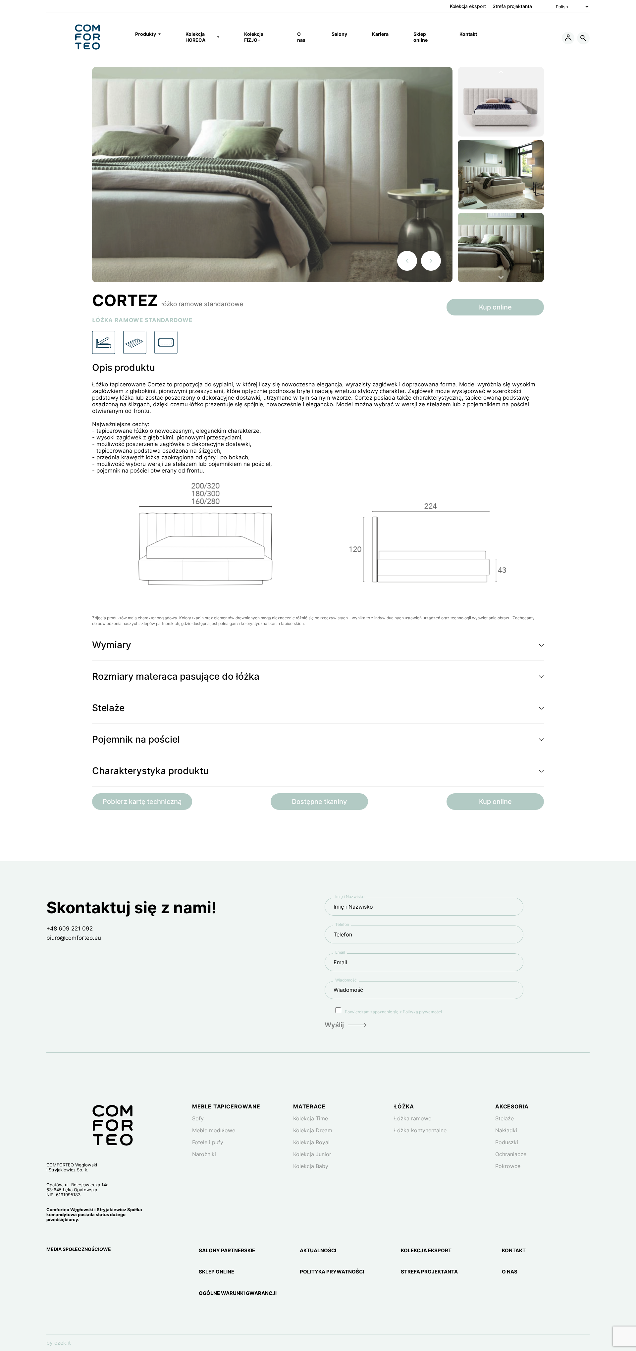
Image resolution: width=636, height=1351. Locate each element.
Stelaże (504, 1118)
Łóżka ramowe (412, 1118)
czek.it (62, 1342)
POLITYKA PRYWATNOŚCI (332, 1272)
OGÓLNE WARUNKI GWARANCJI (238, 1293)
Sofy (198, 1118)
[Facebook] (67, 1266)
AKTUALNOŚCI (318, 1251)
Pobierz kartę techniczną (142, 802)
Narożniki (204, 1154)
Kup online (495, 307)
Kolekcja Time (310, 1118)
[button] (318, 644)
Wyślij (334, 1025)
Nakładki (506, 1130)
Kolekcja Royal (311, 1142)
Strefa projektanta (512, 6)
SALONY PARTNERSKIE (227, 1251)
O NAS (509, 1272)
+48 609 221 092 (69, 928)
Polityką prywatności (422, 1011)
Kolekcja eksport (468, 6)
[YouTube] (82, 1266)
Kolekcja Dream (312, 1130)
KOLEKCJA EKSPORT (426, 1251)
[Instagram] (51, 1266)
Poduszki (506, 1142)
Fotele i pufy (207, 1142)
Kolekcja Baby (310, 1166)
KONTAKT (514, 1251)
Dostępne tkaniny (319, 802)
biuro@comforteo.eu (73, 937)
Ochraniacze (510, 1154)
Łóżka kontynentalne (420, 1130)
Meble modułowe (213, 1130)
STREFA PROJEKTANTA (429, 1272)
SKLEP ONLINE (216, 1272)
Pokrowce (507, 1166)
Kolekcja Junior (312, 1154)
